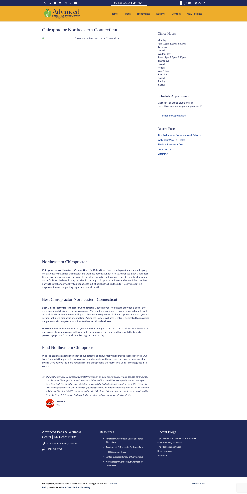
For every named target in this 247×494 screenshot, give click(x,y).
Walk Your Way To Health (171, 139)
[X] (44, 2)
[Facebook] (54, 2)
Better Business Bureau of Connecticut (124, 457)
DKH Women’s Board (116, 452)
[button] (133, 13)
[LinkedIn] (60, 2)
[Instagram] (65, 2)
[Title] (75, 2)
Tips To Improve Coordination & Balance (179, 135)
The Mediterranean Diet (171, 144)
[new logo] (62, 13)
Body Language (166, 149)
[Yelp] (70, 2)
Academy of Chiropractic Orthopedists (124, 447)
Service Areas (198, 483)
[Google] (49, 2)
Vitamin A (163, 153)
